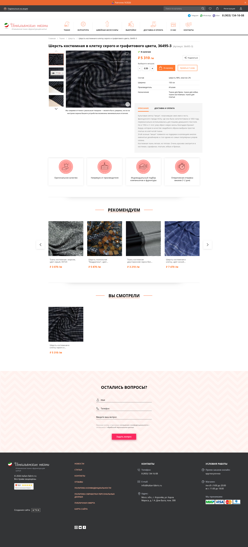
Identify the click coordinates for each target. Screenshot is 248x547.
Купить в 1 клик (187, 68)
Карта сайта (81, 509)
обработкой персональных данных (120, 427)
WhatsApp (207, 15)
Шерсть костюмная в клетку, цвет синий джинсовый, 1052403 (176, 260)
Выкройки (131, 30)
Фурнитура (83, 30)
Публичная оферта (85, 503)
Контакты (189, 30)
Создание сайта (22, 510)
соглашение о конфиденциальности (134, 425)
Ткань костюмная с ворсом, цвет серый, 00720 (63, 260)
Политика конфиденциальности (93, 488)
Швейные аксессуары (107, 30)
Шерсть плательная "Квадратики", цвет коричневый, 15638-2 (98, 260)
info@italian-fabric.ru (151, 485)
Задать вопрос (124, 436)
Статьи (78, 469)
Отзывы (79, 482)
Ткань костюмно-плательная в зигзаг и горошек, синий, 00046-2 (216, 260)
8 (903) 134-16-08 (233, 15)
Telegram (194, 15)
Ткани (67, 30)
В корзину (168, 68)
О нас (173, 30)
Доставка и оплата (153, 30)
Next (56, 108)
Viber (218, 15)
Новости (79, 463)
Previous (56, 51)
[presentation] (40, 244)
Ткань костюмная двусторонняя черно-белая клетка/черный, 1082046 (140, 260)
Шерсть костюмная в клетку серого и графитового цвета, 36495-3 (62, 346)
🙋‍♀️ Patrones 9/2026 (121, 2)
